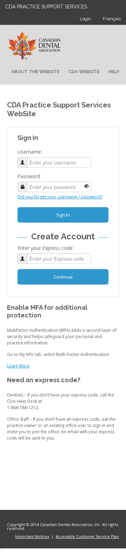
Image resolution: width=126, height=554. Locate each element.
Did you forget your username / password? (60, 197)
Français (112, 18)
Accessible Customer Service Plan (87, 536)
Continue (63, 277)
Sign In (63, 215)
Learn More (18, 366)
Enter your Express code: (46, 248)
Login (85, 18)
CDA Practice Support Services (46, 6)
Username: (30, 151)
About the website (35, 71)
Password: (29, 176)
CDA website (84, 71)
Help (113, 71)
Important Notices (32, 536)
